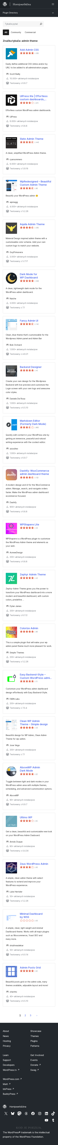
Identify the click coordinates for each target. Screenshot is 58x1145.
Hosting (7, 1041)
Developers (8, 1065)
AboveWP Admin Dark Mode (30, 769)
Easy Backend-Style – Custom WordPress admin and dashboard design (35, 676)
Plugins (34, 1041)
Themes (34, 1036)
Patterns (34, 1045)
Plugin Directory (10, 12)
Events (34, 1060)
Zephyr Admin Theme (33, 574)
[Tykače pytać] (41, 24)
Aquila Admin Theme (32, 224)
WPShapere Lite (29, 524)
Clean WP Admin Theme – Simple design (34, 723)
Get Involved (37, 1055)
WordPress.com (12, 1079)
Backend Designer (31, 367)
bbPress (8, 1089)
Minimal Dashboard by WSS (31, 915)
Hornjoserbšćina (17, 1106)
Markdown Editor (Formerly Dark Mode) (33, 422)
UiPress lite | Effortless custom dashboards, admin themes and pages (35, 98)
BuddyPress (10, 1094)
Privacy (7, 1045)
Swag (34, 1070)
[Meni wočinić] (53, 4)
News (6, 1036)
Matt (7, 1084)
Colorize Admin (29, 628)
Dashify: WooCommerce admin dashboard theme (34, 472)
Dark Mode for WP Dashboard (29, 276)
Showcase (35, 1031)
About (6, 1031)
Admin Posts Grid (30, 967)
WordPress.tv (11, 1070)
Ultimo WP (26, 817)
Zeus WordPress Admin (34, 863)
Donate (35, 1065)
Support (7, 1060)
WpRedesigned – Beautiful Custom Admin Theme (35, 183)
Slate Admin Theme (31, 138)
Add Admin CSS (29, 49)
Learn (6, 1055)
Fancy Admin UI (29, 320)
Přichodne (37, 1015)
